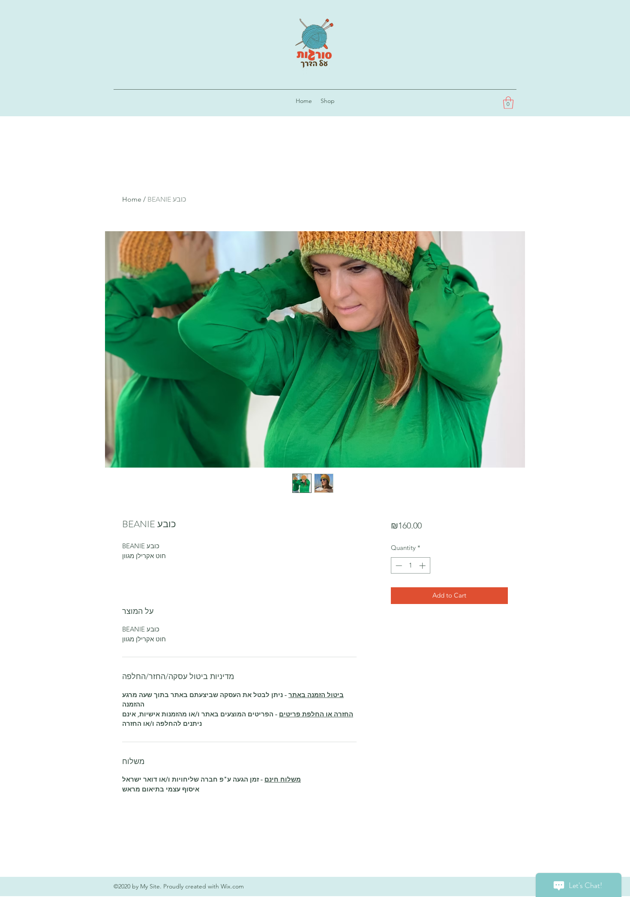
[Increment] (423, 566)
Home (131, 199)
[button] (508, 103)
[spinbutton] (410, 566)
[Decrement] (398, 566)
